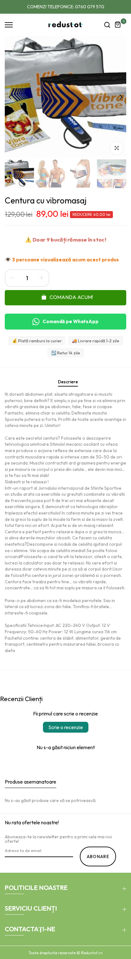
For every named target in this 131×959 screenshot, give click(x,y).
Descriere (68, 382)
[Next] (116, 96)
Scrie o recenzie (65, 727)
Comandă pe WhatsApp (71, 321)
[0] (117, 24)
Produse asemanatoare (30, 781)
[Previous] (14, 96)
